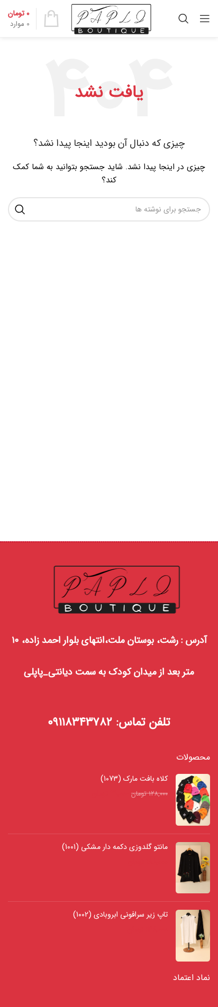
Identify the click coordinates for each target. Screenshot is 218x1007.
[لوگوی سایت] (111, 18)
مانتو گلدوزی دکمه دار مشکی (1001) (115, 847)
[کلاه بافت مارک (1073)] (193, 799)
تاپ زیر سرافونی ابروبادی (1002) (120, 915)
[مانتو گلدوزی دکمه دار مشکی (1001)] (193, 867)
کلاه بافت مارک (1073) (134, 779)
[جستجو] (183, 18)
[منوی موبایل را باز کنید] (204, 18)
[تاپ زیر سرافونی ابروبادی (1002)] (193, 935)
